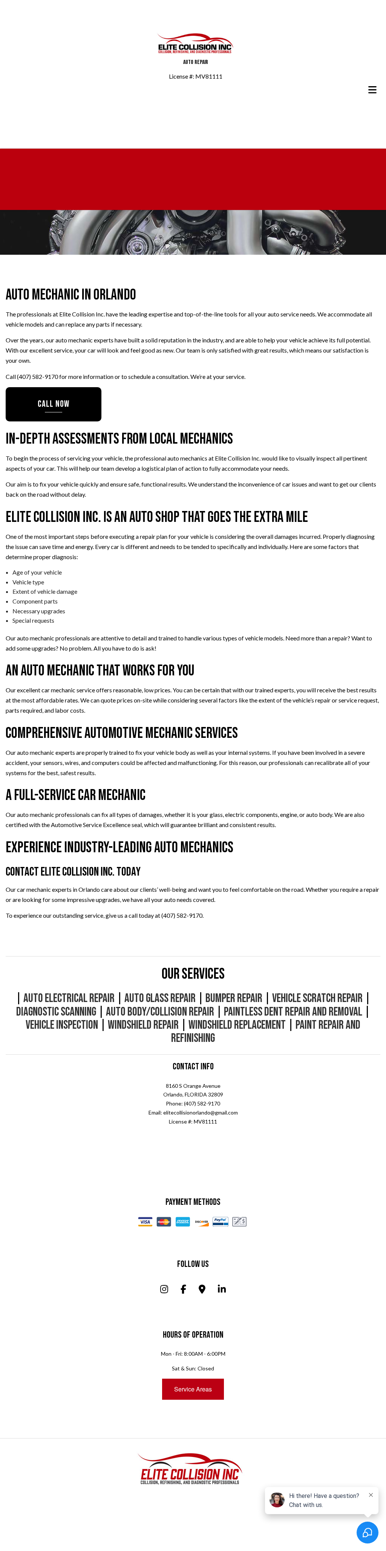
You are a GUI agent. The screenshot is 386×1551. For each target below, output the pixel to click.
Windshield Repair (143, 1026)
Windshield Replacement (237, 1026)
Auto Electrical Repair (69, 999)
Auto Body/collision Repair (160, 1013)
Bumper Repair (233, 999)
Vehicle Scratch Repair (317, 999)
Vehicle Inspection (62, 1026)
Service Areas (193, 1390)
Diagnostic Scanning (56, 1013)
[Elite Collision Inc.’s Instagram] (164, 1291)
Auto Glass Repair (160, 999)
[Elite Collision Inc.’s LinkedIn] (221, 1291)
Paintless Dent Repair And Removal (293, 1013)
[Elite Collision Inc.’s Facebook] (183, 1291)
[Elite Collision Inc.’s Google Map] (202, 1291)
